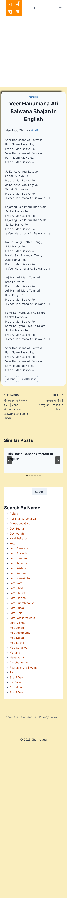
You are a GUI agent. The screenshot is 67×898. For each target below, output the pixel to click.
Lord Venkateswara (22, 618)
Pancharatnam (19, 662)
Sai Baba (15, 682)
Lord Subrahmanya (22, 603)
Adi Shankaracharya (23, 518)
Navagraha (17, 657)
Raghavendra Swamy (23, 667)
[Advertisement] (33, 51)
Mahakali (15, 652)
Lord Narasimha (20, 578)
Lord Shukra (18, 593)
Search (40, 491)
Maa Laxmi (17, 642)
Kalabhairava (18, 538)
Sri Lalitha (16, 687)
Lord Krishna (18, 568)
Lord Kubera (18, 573)
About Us (12, 717)
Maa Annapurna (20, 632)
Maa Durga (17, 637)
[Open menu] (60, 8)
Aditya (14, 513)
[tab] (27, 475)
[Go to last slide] (9, 460)
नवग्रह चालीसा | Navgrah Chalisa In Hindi (51, 402)
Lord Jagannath (20, 563)
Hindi (34, 130)
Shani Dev (16, 677)
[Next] (57, 460)
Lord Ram (16, 583)
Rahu (13, 672)
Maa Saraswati (19, 647)
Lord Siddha (18, 598)
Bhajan (11, 379)
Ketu (12, 543)
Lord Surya (17, 607)
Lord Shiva (17, 588)
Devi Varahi (17, 533)
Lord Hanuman (27, 379)
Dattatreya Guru (20, 523)
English (33, 97)
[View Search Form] (33, 8)
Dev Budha (17, 528)
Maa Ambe (17, 627)
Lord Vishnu (17, 622)
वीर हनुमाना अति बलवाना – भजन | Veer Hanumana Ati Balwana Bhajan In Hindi (17, 407)
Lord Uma (16, 613)
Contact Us (28, 717)
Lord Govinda (18, 553)
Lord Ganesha (19, 548)
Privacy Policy (48, 717)
